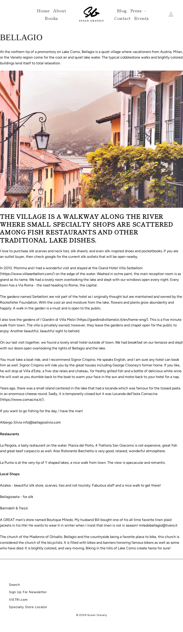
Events (141, 18)
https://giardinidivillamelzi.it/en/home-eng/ (112, 319)
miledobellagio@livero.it (158, 525)
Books (51, 18)
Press (136, 10)
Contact (122, 18)
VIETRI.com (18, 600)
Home (43, 10)
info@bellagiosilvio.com (42, 422)
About (59, 10)
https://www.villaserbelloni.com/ (27, 274)
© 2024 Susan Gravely (91, 615)
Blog (122, 10)
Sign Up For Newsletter (28, 592)
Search (14, 585)
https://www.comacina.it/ (21, 399)
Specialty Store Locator (28, 607)
